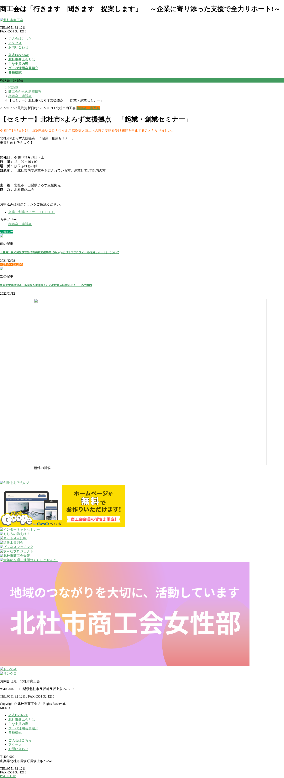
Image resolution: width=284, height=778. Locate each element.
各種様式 (15, 732)
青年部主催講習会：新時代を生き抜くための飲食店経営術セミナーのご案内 (46, 285)
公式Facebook (18, 715)
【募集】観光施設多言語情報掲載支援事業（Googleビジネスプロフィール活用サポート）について (59, 252)
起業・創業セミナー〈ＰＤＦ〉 (31, 212)
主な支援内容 (18, 724)
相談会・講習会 (88, 108)
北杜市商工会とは (21, 719)
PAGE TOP (8, 776)
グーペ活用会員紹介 (23, 728)
